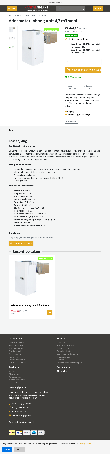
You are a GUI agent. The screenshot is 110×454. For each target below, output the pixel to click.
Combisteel (72, 88)
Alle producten (15, 374)
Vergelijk (71, 111)
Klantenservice (63, 357)
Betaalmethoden (64, 351)
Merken (12, 371)
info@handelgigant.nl (21, 415)
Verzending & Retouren (67, 354)
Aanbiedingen (15, 377)
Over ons (61, 342)
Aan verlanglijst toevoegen (79, 114)
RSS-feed (13, 382)
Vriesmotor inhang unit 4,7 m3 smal (30, 15)
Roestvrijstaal (15, 351)
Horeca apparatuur (17, 342)
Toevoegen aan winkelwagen (85, 69)
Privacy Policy (63, 348)
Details (12, 130)
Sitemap (60, 359)
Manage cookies (55, 2)
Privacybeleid (85, 444)
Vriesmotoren (71, 121)
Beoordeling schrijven (22, 243)
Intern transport (16, 345)
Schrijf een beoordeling (77, 39)
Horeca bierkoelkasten (19, 359)
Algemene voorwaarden (67, 345)
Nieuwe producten (17, 379)
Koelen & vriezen (16, 348)
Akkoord (7, 449)
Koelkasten (14, 357)
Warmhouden (15, 354)
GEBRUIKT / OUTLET (18, 362)
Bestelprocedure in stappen (69, 362)
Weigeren (19, 449)
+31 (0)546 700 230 (20, 407)
